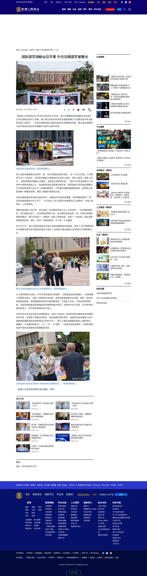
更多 (117, 557)
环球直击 (48, 509)
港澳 (33, 507)
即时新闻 (28, 522)
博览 (90, 9)
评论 (26, 513)
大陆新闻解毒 (63, 535)
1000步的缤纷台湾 (104, 530)
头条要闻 (28, 520)
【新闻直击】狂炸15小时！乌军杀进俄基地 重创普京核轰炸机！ (120, 96)
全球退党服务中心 (72, 557)
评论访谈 (97, 9)
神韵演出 (28, 528)
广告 (98, 2)
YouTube (130, 2)
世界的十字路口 (63, 529)
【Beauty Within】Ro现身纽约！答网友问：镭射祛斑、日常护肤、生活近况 (120, 195)
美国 (26, 510)
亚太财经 (48, 535)
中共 (74, 119)
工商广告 (116, 544)
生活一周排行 (102, 235)
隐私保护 (48, 553)
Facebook (122, 2)
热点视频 (37, 520)
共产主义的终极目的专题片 (106, 298)
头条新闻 (100, 57)
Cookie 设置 (73, 572)
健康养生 (88, 502)
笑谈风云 (74, 509)
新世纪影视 (109, 557)
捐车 (109, 2)
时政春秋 (61, 515)
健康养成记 (88, 515)
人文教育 (75, 502)
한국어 (120, 485)
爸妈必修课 (75, 520)
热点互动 (61, 509)
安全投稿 (66, 553)
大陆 (26, 516)
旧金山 (65, 485)
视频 (69, 9)
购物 (115, 2)
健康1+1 (87, 506)
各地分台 (59, 2)
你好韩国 (101, 512)
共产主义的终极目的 (120, 515)
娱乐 (39, 507)
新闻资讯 (37, 494)
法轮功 (31, 50)
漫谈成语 (74, 518)
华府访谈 (48, 523)
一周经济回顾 (50, 526)
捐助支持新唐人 (84, 494)
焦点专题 (24, 50)
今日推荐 (100, 127)
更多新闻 (127, 202)
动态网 (92, 557)
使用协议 (57, 553)
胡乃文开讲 (88, 512)
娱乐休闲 (102, 502)
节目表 (60, 494)
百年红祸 (116, 526)
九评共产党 (117, 520)
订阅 (121, 494)
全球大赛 (37, 528)
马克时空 (61, 532)
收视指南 (39, 553)
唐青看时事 (62, 526)
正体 (65, 2)
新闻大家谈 (62, 506)
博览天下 (28, 525)
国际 (26, 507)
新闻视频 (49, 502)
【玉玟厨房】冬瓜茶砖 (118, 175)
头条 (74, 9)
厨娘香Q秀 (102, 526)
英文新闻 (91, 2)
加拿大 (33, 485)
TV (119, 9)
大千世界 (101, 523)
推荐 (80, 9)
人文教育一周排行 (104, 207)
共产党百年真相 (118, 512)
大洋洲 (46, 485)
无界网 (99, 557)
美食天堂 (101, 515)
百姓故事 (116, 535)
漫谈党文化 (117, 538)
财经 (33, 513)
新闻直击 (48, 518)
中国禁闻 (48, 512)
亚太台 (72, 485)
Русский (105, 485)
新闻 (64, 9)
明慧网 (84, 557)
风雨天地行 (117, 529)
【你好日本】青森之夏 (118, 184)
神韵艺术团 (30, 557)
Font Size (83, 109)
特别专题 (100, 289)
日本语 (113, 485)
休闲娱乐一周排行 (104, 170)
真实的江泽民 (117, 523)
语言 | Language (80, 2)
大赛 (51, 2)
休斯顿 (53, 485)
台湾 (33, 510)
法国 (59, 485)
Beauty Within (103, 520)
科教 (33, 516)
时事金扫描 (62, 512)
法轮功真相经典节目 (104, 293)
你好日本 (101, 509)
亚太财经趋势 (50, 532)
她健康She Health (90, 509)
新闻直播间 (110, 9)
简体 (70, 2)
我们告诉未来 (101, 303)
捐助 (103, 2)
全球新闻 (48, 506)
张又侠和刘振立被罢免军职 (120, 113)
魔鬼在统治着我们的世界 (121, 518)
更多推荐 (127, 165)
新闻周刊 (48, 520)
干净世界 (51, 557)
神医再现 (87, 518)
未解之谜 (74, 506)
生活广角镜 (102, 506)
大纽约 (26, 485)
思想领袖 (61, 518)
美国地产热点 (76, 526)
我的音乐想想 (103, 535)
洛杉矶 (40, 485)
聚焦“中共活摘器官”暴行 (44, 50)
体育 (39, 510)
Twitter (126, 2)
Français (96, 485)
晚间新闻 (48, 515)
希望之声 (60, 557)
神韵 (45, 2)
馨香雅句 (74, 515)
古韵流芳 (74, 512)
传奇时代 (116, 509)
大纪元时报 (41, 557)
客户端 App (95, 553)
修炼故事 (116, 541)
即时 (85, 9)
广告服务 (75, 553)
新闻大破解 (62, 520)
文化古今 (74, 523)
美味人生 (101, 518)
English (88, 485)
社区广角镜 (49, 529)
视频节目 (49, 494)
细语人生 (61, 538)
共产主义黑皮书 (118, 532)
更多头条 (127, 121)
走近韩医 (87, 520)
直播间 (69, 494)
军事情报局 (62, 523)
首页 (17, 50)
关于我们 (29, 553)
